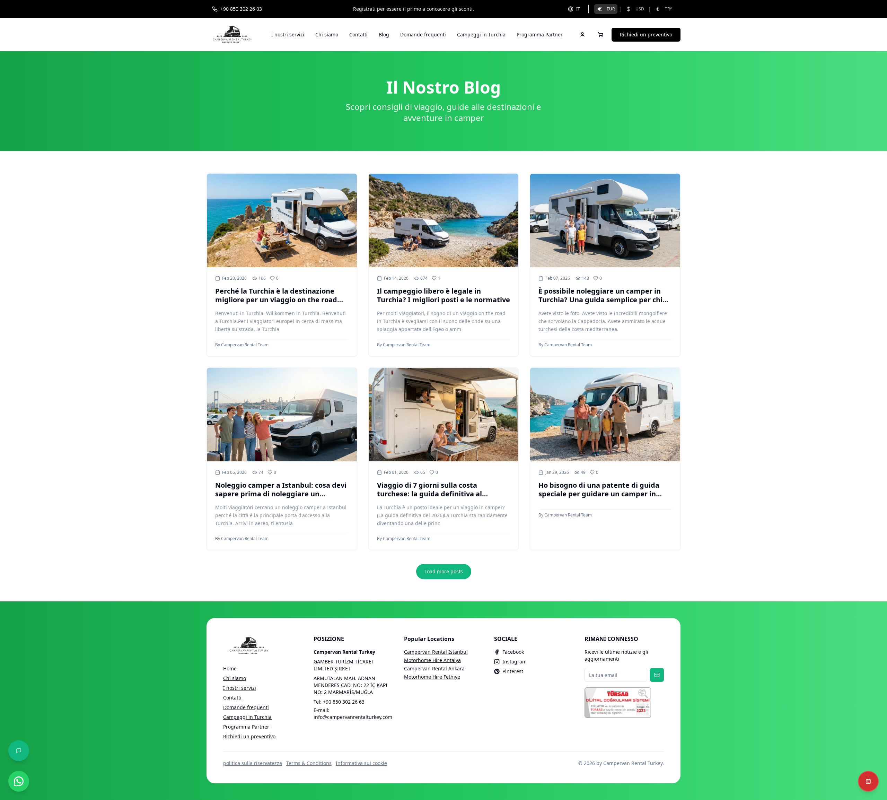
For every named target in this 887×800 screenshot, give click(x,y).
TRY (668, 9)
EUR (611, 9)
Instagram (514, 661)
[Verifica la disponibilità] (868, 781)
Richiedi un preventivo (646, 34)
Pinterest (512, 671)
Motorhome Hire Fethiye (432, 676)
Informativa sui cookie (361, 763)
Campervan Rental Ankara (434, 668)
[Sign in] (582, 35)
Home (230, 668)
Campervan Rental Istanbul (436, 652)
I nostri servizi (287, 34)
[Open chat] (18, 750)
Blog (384, 34)
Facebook (513, 652)
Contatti (358, 34)
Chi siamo (326, 34)
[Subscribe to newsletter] (657, 675)
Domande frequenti (423, 34)
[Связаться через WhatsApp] (18, 781)
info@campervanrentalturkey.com (353, 717)
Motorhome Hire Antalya (432, 660)
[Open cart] (600, 35)
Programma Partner (540, 34)
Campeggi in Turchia (481, 34)
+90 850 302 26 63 (344, 701)
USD (639, 9)
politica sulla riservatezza (252, 763)
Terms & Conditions (309, 763)
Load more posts (443, 571)
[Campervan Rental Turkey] (232, 35)
